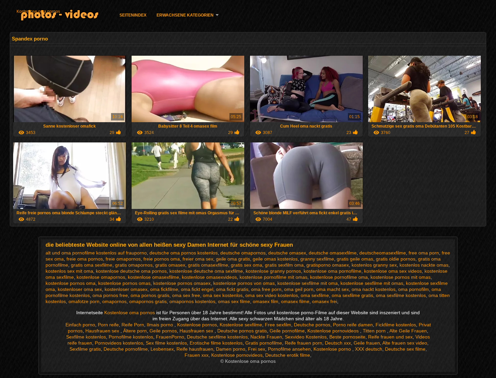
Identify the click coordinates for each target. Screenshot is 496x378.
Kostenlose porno (332, 349)
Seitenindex (132, 15)
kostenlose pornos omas (124, 283)
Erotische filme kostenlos (216, 343)
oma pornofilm (413, 289)
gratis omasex (170, 265)
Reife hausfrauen (194, 349)
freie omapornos (123, 259)
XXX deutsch (368, 349)
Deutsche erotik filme (287, 355)
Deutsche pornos (312, 324)
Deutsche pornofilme (126, 349)
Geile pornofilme (287, 330)
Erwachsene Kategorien (185, 15)
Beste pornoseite (347, 337)
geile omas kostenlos (275, 259)
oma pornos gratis (150, 295)
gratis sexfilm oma (284, 265)
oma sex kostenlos (223, 295)
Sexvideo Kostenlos (306, 337)
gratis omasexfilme (208, 265)
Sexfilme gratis (85, 349)
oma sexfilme (315, 295)
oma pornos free (110, 295)
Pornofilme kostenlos (131, 337)
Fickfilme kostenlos (396, 324)
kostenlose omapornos (101, 277)
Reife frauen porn (303, 343)
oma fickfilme (164, 289)
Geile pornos (163, 330)
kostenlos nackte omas (423, 265)
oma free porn (266, 289)
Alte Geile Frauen (408, 330)
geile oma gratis (233, 259)
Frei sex (256, 349)
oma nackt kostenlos (373, 289)
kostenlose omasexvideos (209, 277)
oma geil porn (298, 289)
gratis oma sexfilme (91, 265)
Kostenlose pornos (197, 324)
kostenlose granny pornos (273, 271)
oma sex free (186, 295)
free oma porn (424, 252)
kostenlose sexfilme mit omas (371, 283)
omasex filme (295, 301)
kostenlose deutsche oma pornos (131, 271)
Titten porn (375, 330)
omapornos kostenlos (192, 301)
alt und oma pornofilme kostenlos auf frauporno (96, 252)
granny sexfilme (317, 259)
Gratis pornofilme (263, 343)
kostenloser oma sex (80, 289)
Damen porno (230, 349)
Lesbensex (162, 349)
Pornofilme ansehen (289, 349)
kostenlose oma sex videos (393, 271)
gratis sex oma (246, 265)
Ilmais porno (160, 324)
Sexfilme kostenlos (86, 337)
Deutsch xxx (338, 343)
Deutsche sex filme (405, 349)
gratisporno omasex (327, 265)
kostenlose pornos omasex (182, 283)
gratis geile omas (355, 259)
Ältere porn (135, 330)
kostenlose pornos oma (70, 283)
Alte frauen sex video (404, 343)
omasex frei (324, 301)
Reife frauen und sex (390, 337)
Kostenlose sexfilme (241, 324)
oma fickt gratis (232, 289)
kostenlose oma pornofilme (332, 271)
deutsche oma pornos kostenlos (183, 252)
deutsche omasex (287, 252)
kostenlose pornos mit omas (400, 277)
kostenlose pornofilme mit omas (273, 277)
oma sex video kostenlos (271, 295)
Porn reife (108, 324)
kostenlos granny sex (374, 265)
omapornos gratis (148, 301)
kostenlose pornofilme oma (339, 277)
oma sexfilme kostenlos (401, 295)
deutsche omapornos (243, 252)
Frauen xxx (197, 355)
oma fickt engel (197, 289)
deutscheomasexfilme (382, 252)
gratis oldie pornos (395, 259)
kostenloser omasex (126, 289)
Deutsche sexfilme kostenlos (217, 337)
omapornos (114, 301)
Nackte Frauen (266, 337)
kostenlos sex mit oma (69, 271)
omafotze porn (84, 301)
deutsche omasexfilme (333, 252)
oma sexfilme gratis (352, 295)
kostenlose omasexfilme (153, 277)
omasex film (265, 301)
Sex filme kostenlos (166, 343)
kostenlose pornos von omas (244, 283)
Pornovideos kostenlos (119, 343)
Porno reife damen (353, 324)
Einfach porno (80, 324)
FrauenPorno (170, 337)
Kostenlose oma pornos (38, 11)
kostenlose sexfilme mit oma (307, 283)
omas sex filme (234, 301)
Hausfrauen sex (102, 330)
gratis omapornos (134, 265)
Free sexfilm (278, 324)
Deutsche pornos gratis (242, 330)
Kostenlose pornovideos (333, 330)
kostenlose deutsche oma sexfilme (206, 271)
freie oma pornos (84, 259)
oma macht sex (332, 289)
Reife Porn (132, 324)
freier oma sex (198, 259)
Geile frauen (367, 343)
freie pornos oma (161, 259)
